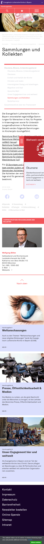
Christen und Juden (15, 81)
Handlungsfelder (6, 6)
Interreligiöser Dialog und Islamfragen (22, 84)
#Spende (6, 204)
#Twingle (15, 207)
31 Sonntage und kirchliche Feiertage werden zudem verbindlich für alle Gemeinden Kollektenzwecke (21, 167)
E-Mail (5, 268)
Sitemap (7, 519)
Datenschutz (9, 499)
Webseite (6, 270)
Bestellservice (13, 101)
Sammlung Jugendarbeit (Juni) (16, 154)
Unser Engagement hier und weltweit (22, 94)
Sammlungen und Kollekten (18, 98)
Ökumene (11, 74)
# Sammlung (17, 204)
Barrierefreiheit (11, 504)
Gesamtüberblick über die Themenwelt (20, 105)
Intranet (7, 524)
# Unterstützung (28, 207)
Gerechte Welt (13, 91)
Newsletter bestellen (14, 509)
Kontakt (7, 489)
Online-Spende (11, 514)
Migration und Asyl (15, 88)
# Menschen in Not (17, 210)
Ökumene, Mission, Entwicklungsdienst (23, 44)
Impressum (8, 494)
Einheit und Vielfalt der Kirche (19, 78)
